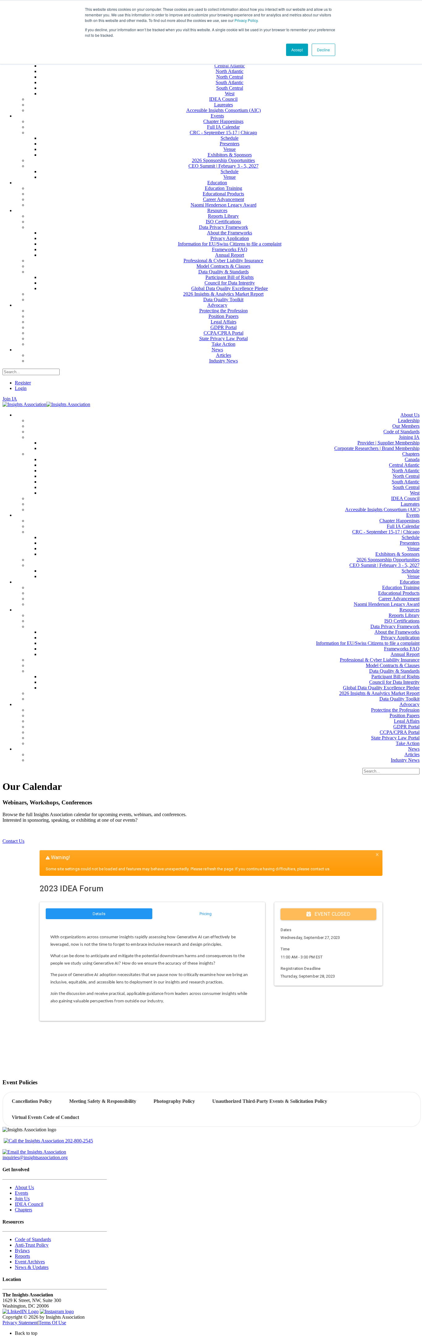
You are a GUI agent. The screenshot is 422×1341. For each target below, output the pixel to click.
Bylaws (22, 1250)
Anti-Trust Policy (32, 1245)
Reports (22, 1256)
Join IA (9, 398)
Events (21, 1193)
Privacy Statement (20, 1322)
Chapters (23, 1209)
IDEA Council (29, 1204)
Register (23, 382)
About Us (24, 1187)
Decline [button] (323, 49)
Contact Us (13, 841)
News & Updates (32, 1267)
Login (21, 388)
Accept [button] (297, 49)
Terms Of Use (52, 1322)
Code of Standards (33, 1239)
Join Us (22, 1198)
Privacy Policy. (246, 20)
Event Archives (30, 1261)
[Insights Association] (24, 404)
